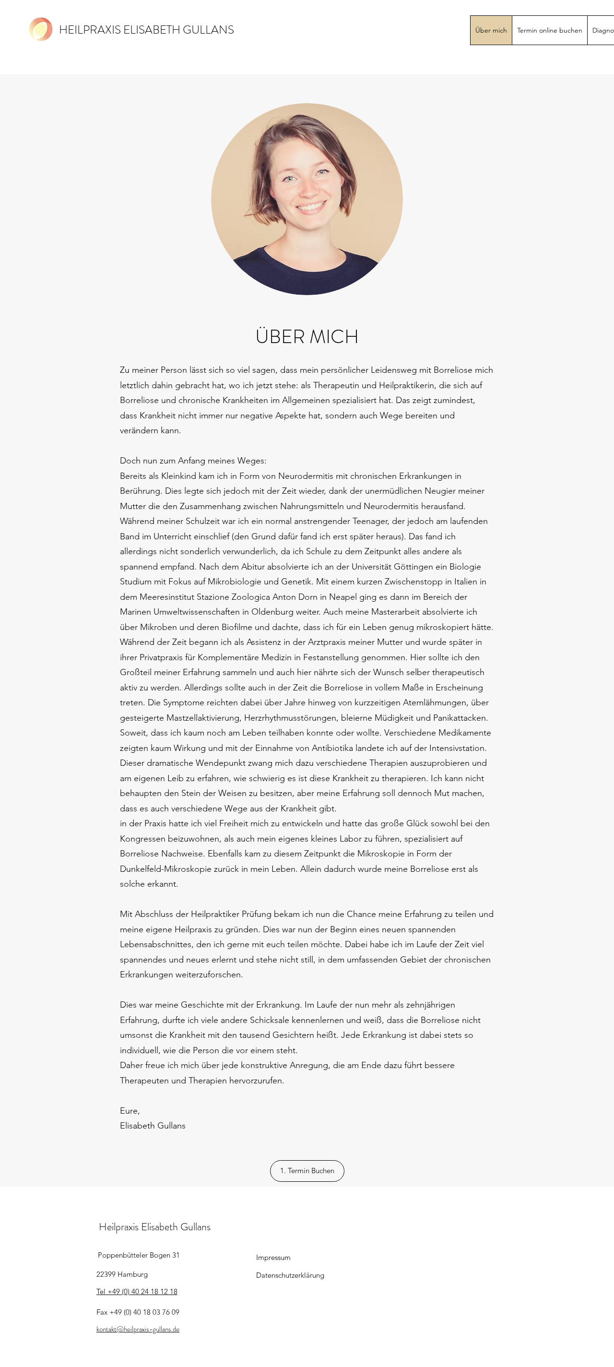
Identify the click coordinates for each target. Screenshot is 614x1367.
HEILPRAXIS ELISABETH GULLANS (146, 30)
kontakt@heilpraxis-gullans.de (137, 1329)
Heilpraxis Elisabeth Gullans (155, 1226)
